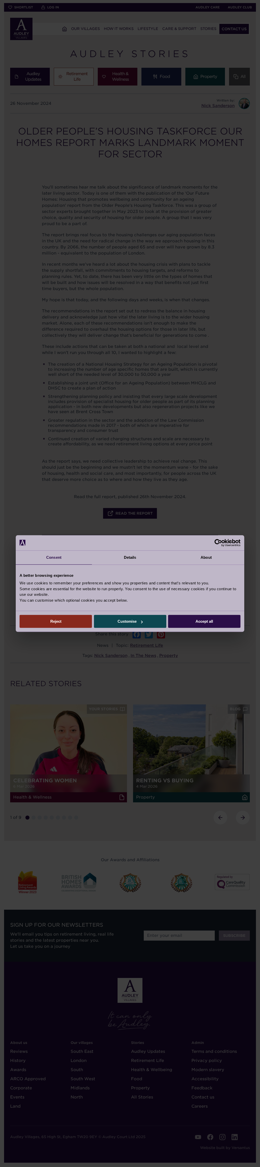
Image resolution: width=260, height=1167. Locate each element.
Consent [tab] (53, 557)
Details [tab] (130, 557)
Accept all (204, 621)
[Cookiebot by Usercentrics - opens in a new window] (218, 543)
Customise (127, 621)
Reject (55, 621)
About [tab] (206, 557)
